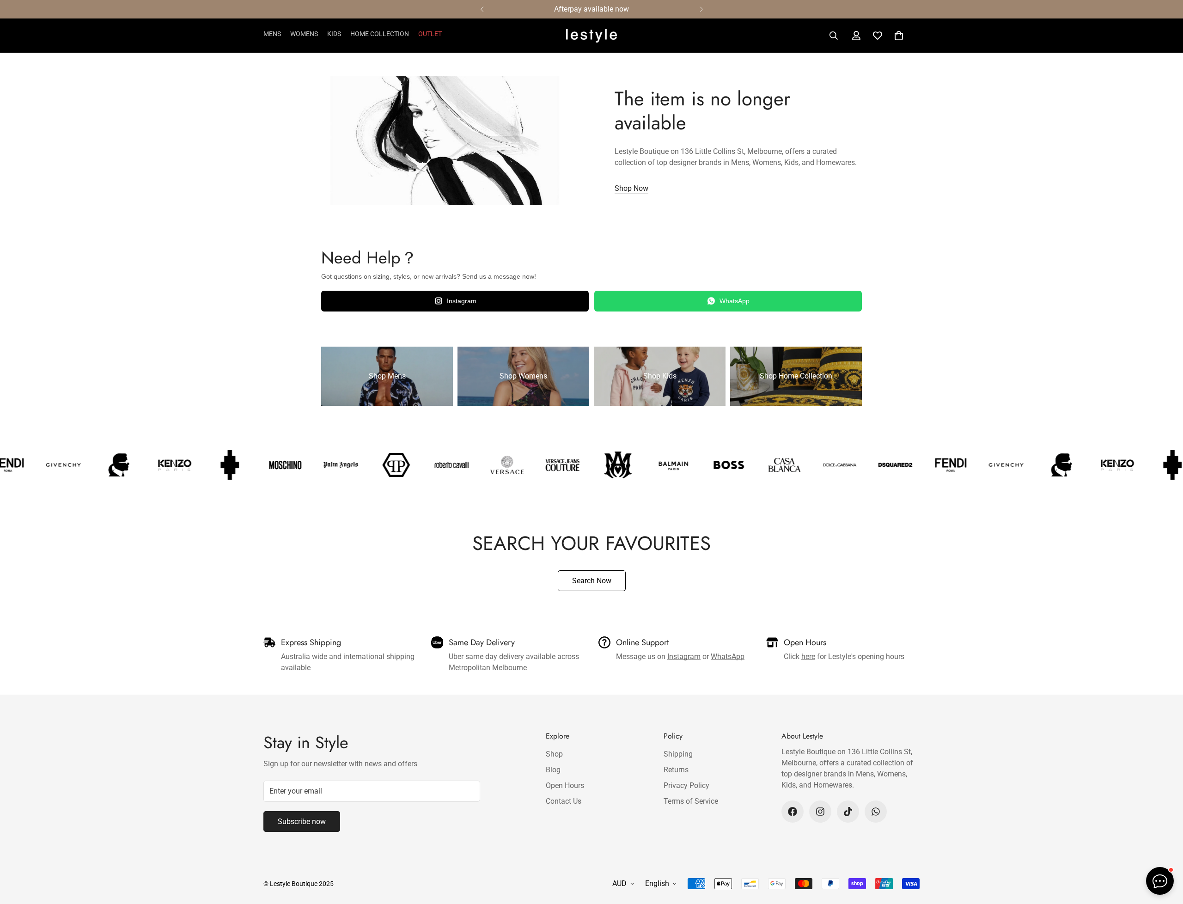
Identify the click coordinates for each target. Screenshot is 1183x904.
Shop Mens (387, 376)
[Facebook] (792, 811)
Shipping (678, 754)
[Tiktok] (848, 811)
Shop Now (631, 188)
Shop (554, 754)
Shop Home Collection (796, 376)
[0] (898, 35)
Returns (676, 769)
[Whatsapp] (876, 811)
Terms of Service (691, 801)
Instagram (461, 301)
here (808, 656)
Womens (304, 33)
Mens (272, 33)
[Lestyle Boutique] (591, 36)
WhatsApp (735, 301)
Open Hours (565, 785)
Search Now (591, 580)
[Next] (701, 9)
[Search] (834, 35)
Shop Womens (523, 376)
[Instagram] (820, 811)
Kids (334, 33)
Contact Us (563, 801)
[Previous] (481, 9)
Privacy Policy (686, 785)
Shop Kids (660, 376)
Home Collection (379, 33)
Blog (553, 769)
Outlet (430, 33)
